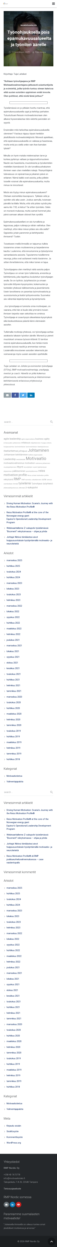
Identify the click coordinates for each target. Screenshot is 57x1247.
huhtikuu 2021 (13, 679)
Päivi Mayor (40, 52)
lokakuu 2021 (13, 651)
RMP (17, 479)
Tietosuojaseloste (12, 1188)
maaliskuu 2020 (14, 713)
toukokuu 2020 (14, 702)
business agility (42, 439)
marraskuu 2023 (14, 583)
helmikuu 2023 (13, 600)
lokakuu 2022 (13, 611)
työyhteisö (48, 483)
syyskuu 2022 (13, 617)
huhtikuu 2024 (13, 577)
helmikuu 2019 (13, 748)
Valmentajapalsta (28, 25)
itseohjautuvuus (43, 447)
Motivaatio (36, 458)
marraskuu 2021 (14, 645)
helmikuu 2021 (13, 685)
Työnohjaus (36, 483)
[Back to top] (52, 1242)
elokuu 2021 (12, 662)
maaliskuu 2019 (14, 742)
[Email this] (7, 395)
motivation (30, 463)
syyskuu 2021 (13, 657)
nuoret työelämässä (39, 467)
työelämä (25, 483)
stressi (49, 480)
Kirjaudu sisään (14, 1125)
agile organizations (28, 439)
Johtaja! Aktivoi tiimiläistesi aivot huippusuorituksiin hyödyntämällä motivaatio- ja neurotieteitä (29, 540)
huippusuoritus (9, 447)
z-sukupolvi (31, 487)
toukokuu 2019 (14, 731)
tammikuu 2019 (14, 753)
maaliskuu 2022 (14, 628)
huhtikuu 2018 (13, 759)
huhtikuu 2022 (13, 623)
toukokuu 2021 (14, 674)
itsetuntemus (11, 450)
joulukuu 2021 (13, 640)
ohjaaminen (8, 471)
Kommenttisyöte (15, 1137)
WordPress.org (14, 1142)
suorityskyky (8, 484)
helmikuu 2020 (13, 719)
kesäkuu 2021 (13, 668)
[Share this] (15, 395)
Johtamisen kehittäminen (16, 454)
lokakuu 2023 (13, 588)
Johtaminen (38, 450)
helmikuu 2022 (13, 634)
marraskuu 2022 (14, 606)
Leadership (10, 459)
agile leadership (12, 438)
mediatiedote (20, 459)
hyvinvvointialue (31, 447)
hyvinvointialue (20, 447)
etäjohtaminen (36, 443)
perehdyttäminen (32, 471)
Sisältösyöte (13, 1131)
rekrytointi (8, 479)
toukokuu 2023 (14, 594)
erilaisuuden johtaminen (12, 443)
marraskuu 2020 (14, 696)
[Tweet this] (23, 395)
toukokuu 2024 (14, 571)
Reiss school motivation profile (38, 475)
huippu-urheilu (46, 443)
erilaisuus (25, 443)
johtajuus (23, 451)
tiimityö (15, 484)
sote (44, 479)
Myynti (20, 467)
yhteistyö (22, 488)
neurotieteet (28, 467)
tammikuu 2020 (14, 725)
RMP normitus (26, 480)
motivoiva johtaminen (43, 463)
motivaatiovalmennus (14, 463)
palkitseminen (18, 471)
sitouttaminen (37, 480)
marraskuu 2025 (14, 560)
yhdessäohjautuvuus (11, 488)
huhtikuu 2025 (13, 566)
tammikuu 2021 (14, 691)
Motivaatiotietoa (14, 776)
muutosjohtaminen (10, 467)
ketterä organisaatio (35, 455)
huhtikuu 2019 (13, 736)
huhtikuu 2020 (13, 708)
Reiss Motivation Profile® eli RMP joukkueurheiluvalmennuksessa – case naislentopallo (25, 859)
